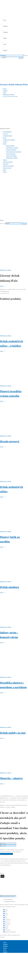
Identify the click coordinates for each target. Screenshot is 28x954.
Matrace (5, 159)
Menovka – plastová (11, 778)
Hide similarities (9, 899)
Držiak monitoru (9, 587)
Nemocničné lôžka (10, 153)
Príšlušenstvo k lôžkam (8, 94)
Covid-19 (5, 133)
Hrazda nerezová (9, 441)
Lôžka (4, 92)
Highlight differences (10, 901)
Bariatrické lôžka (10, 145)
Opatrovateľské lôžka (11, 155)
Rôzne (4, 170)
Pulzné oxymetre (7, 168)
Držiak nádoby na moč (13, 732)
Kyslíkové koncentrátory (9, 139)
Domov (5, 88)
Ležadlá (5, 141)
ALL (2, 876)
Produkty (5, 90)
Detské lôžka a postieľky (12, 147)
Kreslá (4, 137)
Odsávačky (6, 163)
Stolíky (5, 172)
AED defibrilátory (7, 131)
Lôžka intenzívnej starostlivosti (13, 151)
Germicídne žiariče (7, 135)
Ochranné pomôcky (8, 161)
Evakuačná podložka (11, 149)
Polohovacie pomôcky (8, 165)
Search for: (2, 223)
